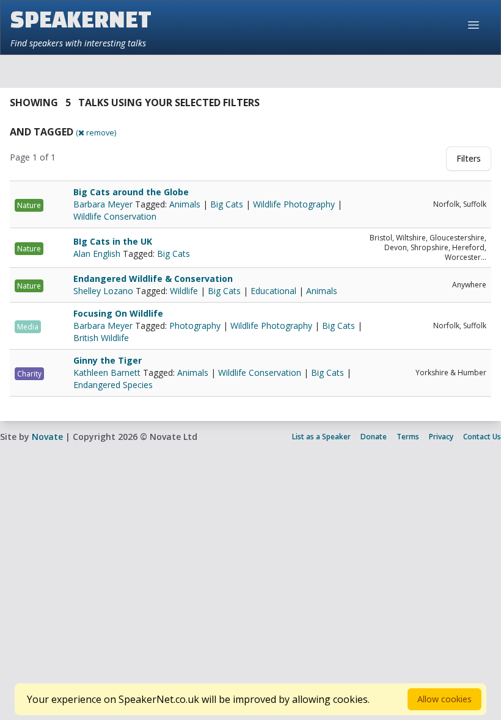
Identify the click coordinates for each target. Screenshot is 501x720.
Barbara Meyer (104, 204)
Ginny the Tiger (107, 360)
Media (27, 327)
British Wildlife (101, 338)
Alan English (98, 253)
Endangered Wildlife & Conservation (153, 278)
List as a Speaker (321, 436)
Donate (373, 436)
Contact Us (482, 436)
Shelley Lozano (104, 291)
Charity (29, 374)
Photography (195, 325)
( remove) (96, 132)
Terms (408, 436)
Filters (468, 158)
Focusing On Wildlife (118, 313)
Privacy (441, 436)
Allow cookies (444, 699)
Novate (47, 436)
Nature (29, 205)
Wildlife (184, 291)
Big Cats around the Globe (131, 192)
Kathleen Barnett (108, 372)
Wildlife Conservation (114, 216)
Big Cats (226, 204)
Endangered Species (113, 385)
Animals (184, 204)
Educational (273, 291)
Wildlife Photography (294, 204)
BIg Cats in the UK (112, 241)
